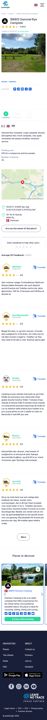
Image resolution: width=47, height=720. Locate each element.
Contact (29, 118)
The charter (8, 655)
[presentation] (5, 53)
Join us (28, 661)
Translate (41, 267)
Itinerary (6, 118)
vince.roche (24, 31)
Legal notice (9, 708)
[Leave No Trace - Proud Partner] (34, 697)
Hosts (5, 661)
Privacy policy (37, 708)
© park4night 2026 (11, 716)
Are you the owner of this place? (21, 228)
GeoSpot (29, 667)
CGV (26, 708)
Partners (29, 655)
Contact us (30, 649)
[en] (36, 4)
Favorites (17, 118)
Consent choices (25, 711)
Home (3, 14)
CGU (19, 708)
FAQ (5, 667)
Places (11, 14)
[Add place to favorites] (38, 569)
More (23, 537)
